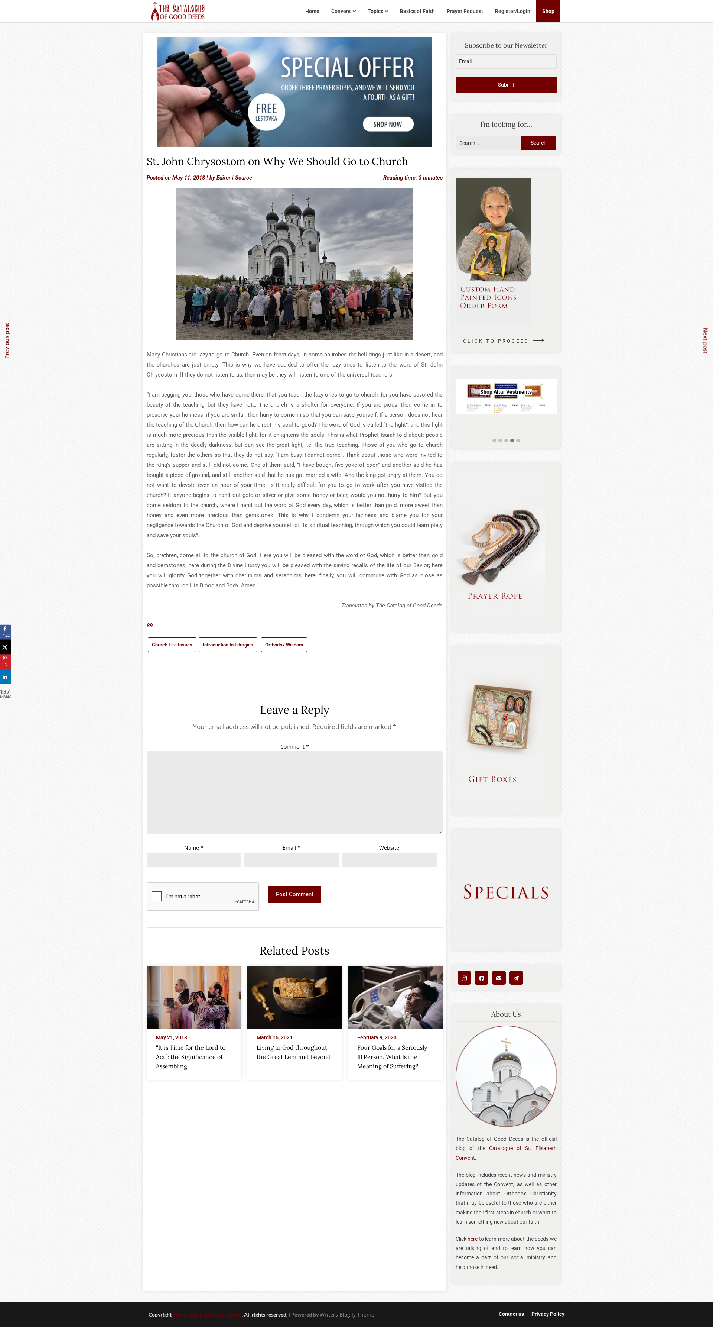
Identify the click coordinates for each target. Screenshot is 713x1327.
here (473, 1239)
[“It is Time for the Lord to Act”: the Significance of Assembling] (194, 995)
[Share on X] (5, 647)
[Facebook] (481, 978)
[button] (494, 441)
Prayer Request (465, 11)
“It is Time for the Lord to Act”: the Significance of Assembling (190, 1057)
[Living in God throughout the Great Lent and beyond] (294, 995)
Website (389, 847)
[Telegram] (516, 978)
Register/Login (512, 11)
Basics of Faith (417, 11)
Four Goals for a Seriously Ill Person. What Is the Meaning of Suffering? (392, 1057)
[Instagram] (464, 978)
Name (194, 847)
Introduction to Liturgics (228, 645)
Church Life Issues (172, 645)
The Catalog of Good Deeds (207, 1314)
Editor (223, 177)
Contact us (511, 1314)
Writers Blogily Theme (347, 1314)
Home (312, 11)
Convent (341, 11)
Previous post (6, 341)
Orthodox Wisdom (284, 645)
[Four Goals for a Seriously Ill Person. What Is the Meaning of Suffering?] (395, 995)
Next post (706, 340)
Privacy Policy (547, 1314)
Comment (294, 746)
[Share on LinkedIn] (5, 676)
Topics (375, 11)
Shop (548, 11)
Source (243, 177)
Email (292, 847)
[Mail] (499, 978)
